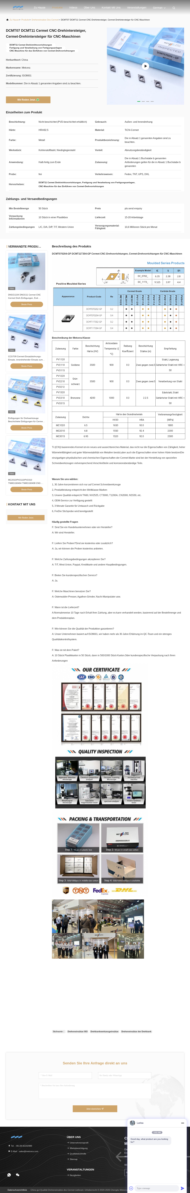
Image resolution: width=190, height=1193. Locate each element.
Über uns (89, 7)
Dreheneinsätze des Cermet (45, 20)
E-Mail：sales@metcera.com (24, 1151)
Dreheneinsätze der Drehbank (136, 1031)
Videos (73, 7)
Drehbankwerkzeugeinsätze (104, 1031)
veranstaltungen (136, 7)
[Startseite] (17, 7)
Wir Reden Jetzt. (26, 99)
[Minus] (182, 1123)
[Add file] (131, 1188)
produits (25, 20)
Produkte (57, 7)
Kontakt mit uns (111, 7)
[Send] (182, 1188)
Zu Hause (39, 7)
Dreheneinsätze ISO (78, 1031)
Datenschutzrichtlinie (17, 1190)
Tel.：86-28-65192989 (21, 1146)
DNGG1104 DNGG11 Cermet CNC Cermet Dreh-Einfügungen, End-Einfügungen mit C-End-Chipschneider (26, 298)
